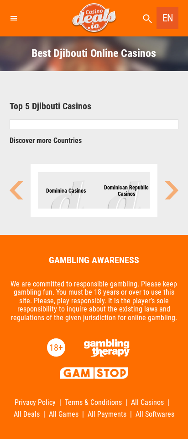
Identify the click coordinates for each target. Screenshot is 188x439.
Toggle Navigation (13, 18)
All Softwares (155, 414)
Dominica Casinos (66, 191)
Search (147, 19)
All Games (63, 414)
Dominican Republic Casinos (126, 190)
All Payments (107, 414)
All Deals (27, 414)
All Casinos (147, 402)
